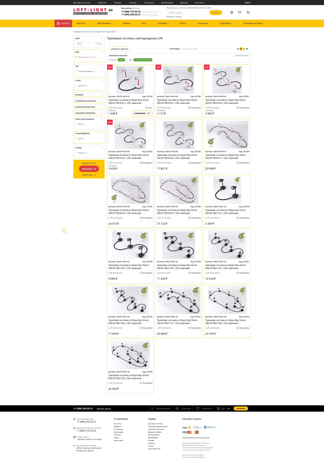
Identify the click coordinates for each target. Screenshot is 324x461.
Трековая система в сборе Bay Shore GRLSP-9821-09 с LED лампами (128, 377)
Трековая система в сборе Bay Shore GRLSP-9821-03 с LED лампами (128, 267)
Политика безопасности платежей (195, 438)
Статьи (151, 446)
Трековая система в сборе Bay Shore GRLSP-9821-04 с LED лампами (177, 267)
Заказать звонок (104, 408)
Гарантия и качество (156, 429)
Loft (81, 138)
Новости (151, 443)
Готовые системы (86, 71)
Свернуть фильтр (119, 48)
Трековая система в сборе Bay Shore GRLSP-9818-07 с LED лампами (225, 156)
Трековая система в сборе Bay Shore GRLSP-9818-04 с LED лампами (225, 101)
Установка (149, 2)
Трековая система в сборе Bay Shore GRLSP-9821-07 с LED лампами (177, 322)
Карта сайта (118, 440)
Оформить (241, 408)
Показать (87, 169)
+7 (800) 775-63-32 (139, 11)
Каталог (65, 23)
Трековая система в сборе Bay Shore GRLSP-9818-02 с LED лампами (128, 101)
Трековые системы (101, 31)
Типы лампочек (154, 449)
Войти (248, 2)
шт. (223, 408)
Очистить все (241, 56)
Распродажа (119, 432)
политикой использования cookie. (196, 450)
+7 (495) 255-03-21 (139, 14)
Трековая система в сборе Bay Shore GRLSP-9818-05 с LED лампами (128, 156)
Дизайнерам (167, 2)
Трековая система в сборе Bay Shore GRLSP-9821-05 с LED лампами (225, 267)
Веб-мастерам (153, 435)
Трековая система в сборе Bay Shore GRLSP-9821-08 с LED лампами (225, 322)
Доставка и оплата (81, 2)
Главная (77, 31)
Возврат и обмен (154, 432)
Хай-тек (82, 86)
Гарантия (102, 2)
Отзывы (133, 2)
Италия (82, 153)
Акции (116, 437)
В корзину (140, 113)
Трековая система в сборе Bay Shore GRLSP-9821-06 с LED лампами (128, 322)
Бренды (184, 2)
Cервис (152, 418)
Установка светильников (158, 426)
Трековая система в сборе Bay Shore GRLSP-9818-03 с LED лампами (177, 101)
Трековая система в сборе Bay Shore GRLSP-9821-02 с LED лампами (225, 211)
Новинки (117, 435)
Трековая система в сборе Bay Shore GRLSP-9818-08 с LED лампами (128, 211)
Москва (136, 8)
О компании (121, 418)
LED (120, 60)
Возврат (118, 2)
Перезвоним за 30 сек (175, 8)
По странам (118, 429)
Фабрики (117, 426)
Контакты (199, 2)
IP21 (81, 124)
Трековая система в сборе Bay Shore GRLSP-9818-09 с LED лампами (177, 211)
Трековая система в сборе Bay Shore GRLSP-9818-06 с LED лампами (177, 156)
